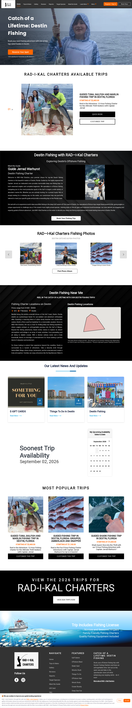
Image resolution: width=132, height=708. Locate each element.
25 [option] (106, 466)
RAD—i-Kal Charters (32, 699)
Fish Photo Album (65, 271)
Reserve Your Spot (20, 52)
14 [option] (94, 461)
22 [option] (97, 466)
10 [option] (103, 456)
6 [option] (91, 456)
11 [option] (105, 456)
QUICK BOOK (97, 114)
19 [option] (108, 461)
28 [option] (94, 471)
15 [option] (97, 461)
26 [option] (109, 466)
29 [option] (97, 471)
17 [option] (103, 461)
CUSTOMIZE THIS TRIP (25, 556)
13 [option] (91, 461)
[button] (84, 4)
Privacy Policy (84, 705)
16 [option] (100, 461)
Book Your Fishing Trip (66, 218)
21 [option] (94, 466)
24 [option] (103, 466)
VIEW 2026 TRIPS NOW (66, 600)
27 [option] (91, 471)
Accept (127, 700)
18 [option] (106, 461)
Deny (119, 700)
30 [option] (100, 471)
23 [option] (100, 466)
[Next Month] (109, 441)
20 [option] (91, 466)
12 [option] (108, 456)
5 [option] (108, 450)
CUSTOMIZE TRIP (97, 121)
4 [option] (105, 450)
